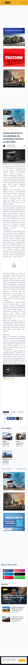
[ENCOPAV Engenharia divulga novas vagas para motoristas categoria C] (6, 609)
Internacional (13, 129)
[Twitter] (17, 418)
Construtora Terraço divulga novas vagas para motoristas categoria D (17, 618)
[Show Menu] (2, 2)
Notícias (5, 414)
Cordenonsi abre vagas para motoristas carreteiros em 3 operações (7, 461)
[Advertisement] (14, 17)
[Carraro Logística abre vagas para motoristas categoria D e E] (21, 436)
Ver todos (23, 428)
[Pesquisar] (25, 2)
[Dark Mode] (22, 2)
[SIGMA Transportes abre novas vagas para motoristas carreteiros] (7, 436)
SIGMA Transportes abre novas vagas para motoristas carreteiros (5, 443)
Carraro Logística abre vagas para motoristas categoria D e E (20, 443)
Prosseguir (22, 660)
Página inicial (6, 129)
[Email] (21, 418)
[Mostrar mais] (4, 421)
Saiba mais (4, 662)
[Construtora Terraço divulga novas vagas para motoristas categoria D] (6, 619)
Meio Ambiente (20, 412)
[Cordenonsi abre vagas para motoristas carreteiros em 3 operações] (7, 454)
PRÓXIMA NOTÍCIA (21, 469)
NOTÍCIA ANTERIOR (6, 469)
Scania (10, 414)
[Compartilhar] (24, 146)
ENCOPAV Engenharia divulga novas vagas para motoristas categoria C (17, 609)
